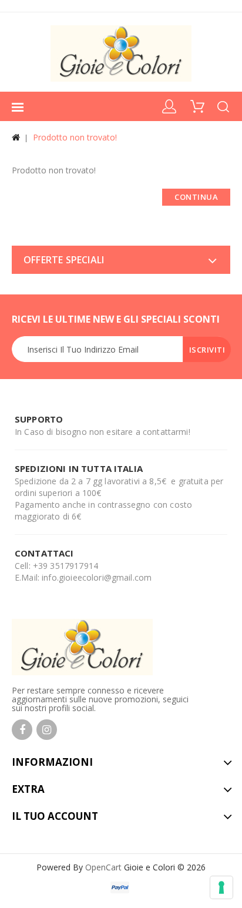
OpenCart (103, 867)
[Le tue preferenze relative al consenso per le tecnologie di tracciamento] (221, 887)
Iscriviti (207, 349)
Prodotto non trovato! (75, 137)
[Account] (170, 105)
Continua (196, 197)
